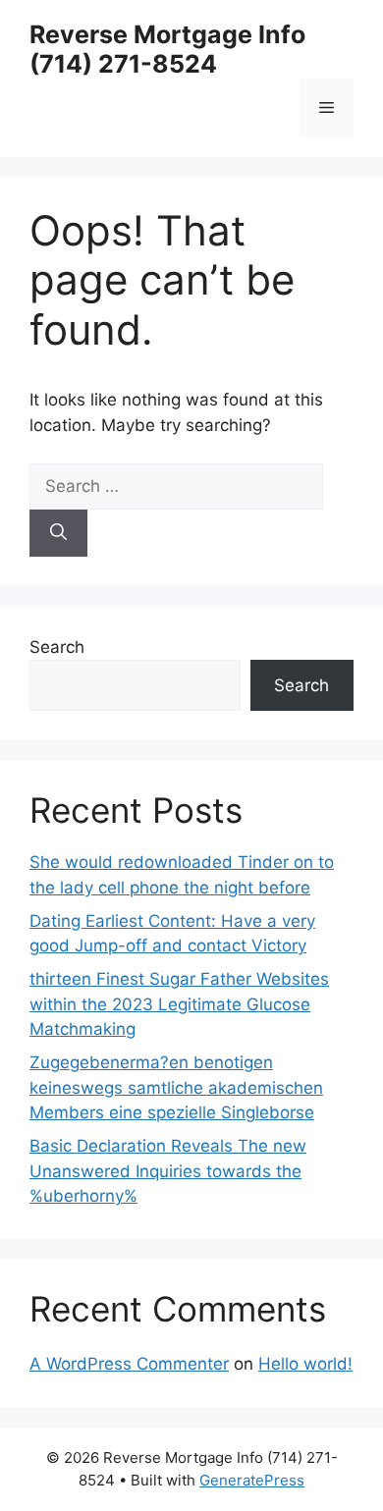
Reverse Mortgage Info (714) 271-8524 (167, 49)
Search (56, 647)
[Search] (58, 533)
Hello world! (305, 1364)
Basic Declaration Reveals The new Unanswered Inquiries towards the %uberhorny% (167, 1171)
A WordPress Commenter (129, 1364)
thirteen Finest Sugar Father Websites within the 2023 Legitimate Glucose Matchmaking (179, 1004)
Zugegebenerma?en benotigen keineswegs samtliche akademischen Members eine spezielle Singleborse (176, 1087)
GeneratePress (251, 1480)
